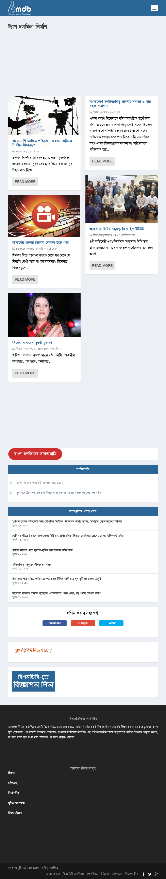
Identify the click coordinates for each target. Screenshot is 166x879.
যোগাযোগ (117, 874)
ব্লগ (38, 151)
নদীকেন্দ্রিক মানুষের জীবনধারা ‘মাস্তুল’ (32, 565)
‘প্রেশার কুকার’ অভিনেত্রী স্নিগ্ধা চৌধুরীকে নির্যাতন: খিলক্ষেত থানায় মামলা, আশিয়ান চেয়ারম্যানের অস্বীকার (67, 521)
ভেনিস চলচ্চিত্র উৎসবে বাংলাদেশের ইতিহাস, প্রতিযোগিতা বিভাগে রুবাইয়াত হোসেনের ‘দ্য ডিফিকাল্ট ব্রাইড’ (68, 536)
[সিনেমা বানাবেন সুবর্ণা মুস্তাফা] (44, 315)
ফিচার (59, 349)
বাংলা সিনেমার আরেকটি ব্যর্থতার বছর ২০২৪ (39, 483)
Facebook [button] (54, 623)
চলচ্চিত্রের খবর (128, 235)
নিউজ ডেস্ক (21, 349)
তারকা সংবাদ (49, 349)
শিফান (18, 151)
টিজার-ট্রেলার (15, 813)
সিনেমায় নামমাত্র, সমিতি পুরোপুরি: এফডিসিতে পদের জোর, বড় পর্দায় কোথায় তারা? (56, 593)
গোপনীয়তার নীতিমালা (98, 874)
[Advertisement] (83, 61)
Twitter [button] (111, 623)
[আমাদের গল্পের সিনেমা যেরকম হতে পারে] (44, 216)
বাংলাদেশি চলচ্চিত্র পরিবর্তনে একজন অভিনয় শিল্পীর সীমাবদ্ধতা (42, 143)
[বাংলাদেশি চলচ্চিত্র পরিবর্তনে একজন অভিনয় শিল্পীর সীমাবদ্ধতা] (44, 115)
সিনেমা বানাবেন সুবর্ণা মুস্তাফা (32, 342)
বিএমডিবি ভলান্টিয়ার (73, 874)
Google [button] (83, 623)
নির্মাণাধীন (13, 793)
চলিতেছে (12, 783)
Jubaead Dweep (25, 249)
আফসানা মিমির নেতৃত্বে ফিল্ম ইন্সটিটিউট (116, 229)
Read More (25, 182)
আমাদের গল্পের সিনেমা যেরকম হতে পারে (40, 242)
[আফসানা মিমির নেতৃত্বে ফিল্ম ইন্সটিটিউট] (121, 199)
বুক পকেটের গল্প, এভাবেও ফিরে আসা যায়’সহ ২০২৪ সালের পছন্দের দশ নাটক (59, 493)
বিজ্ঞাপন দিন (131, 874)
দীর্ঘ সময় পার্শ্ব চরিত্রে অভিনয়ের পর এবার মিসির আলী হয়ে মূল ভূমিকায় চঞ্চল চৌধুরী (56, 579)
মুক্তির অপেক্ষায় (16, 803)
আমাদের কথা (53, 874)
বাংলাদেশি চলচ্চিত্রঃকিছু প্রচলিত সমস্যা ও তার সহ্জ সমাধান (120, 103)
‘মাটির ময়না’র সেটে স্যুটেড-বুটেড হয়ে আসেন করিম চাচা (42, 550)
